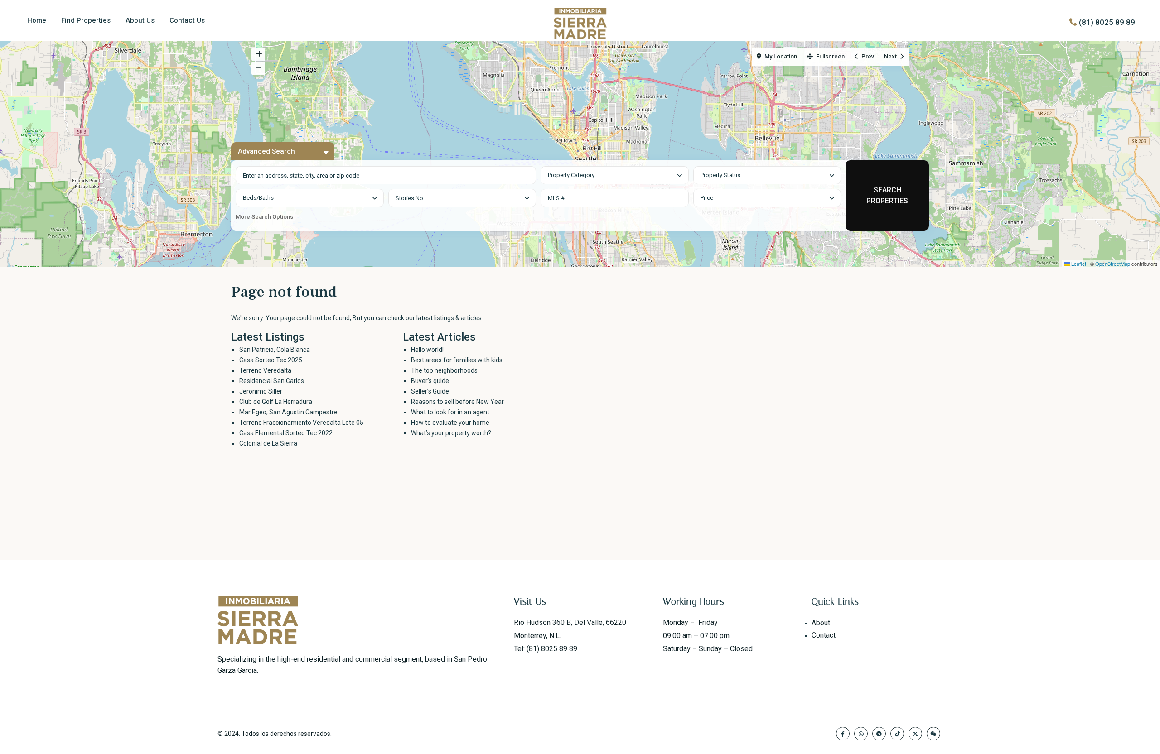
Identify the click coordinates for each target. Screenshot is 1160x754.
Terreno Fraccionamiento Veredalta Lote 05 (301, 422)
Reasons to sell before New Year (457, 401)
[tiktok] (897, 733)
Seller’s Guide (430, 391)
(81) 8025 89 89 (1107, 22)
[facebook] (843, 733)
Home (36, 20)
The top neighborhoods (444, 370)
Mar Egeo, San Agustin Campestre (288, 412)
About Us (140, 20)
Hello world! (427, 349)
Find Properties (86, 20)
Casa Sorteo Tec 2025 (270, 360)
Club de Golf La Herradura (275, 401)
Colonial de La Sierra (268, 443)
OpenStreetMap (1112, 263)
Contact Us (187, 20)
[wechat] (933, 733)
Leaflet (1078, 263)
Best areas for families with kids (457, 360)
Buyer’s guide (430, 380)
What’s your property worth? (451, 433)
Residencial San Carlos (271, 380)
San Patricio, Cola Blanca (274, 349)
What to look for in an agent (450, 412)
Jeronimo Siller (260, 391)
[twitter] (915, 733)
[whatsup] (861, 733)
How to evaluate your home (450, 422)
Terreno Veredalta (265, 370)
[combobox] (615, 175)
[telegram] (879, 733)
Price (707, 197)
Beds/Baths (258, 197)
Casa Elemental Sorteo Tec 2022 (286, 433)
